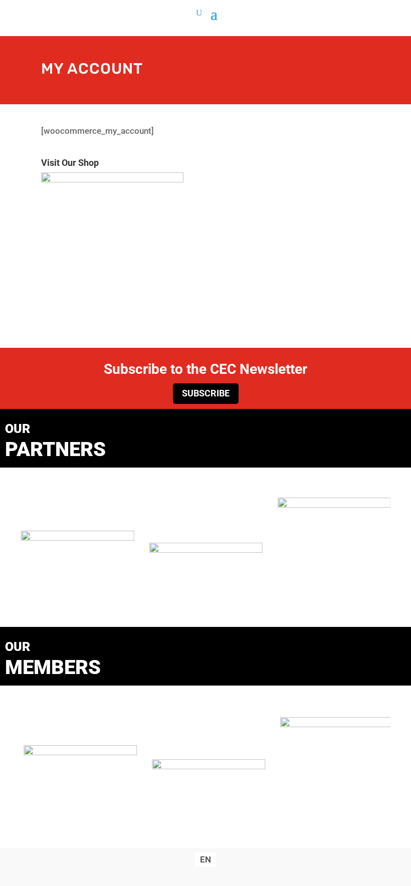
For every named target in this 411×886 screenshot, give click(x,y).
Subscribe (206, 393)
